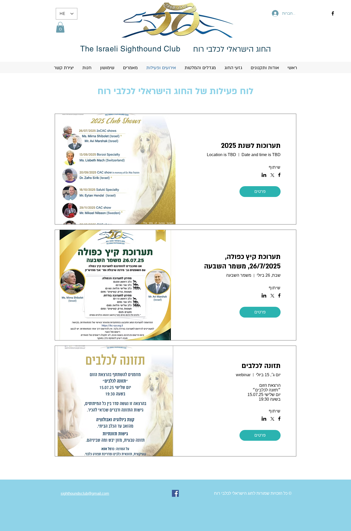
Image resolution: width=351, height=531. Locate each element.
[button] (60, 27)
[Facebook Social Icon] (175, 493)
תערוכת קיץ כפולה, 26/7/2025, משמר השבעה (242, 261)
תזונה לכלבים (261, 366)
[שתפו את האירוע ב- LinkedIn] (264, 175)
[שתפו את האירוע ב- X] (272, 175)
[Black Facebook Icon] (333, 13)
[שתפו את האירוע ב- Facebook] (279, 175)
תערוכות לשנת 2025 (251, 145)
